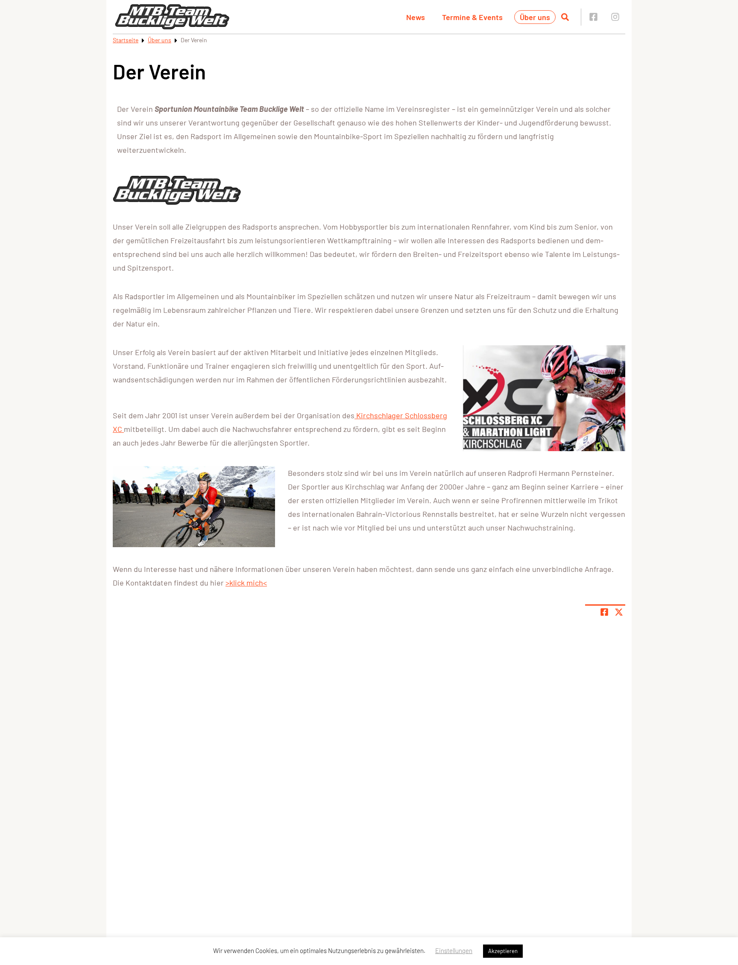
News (415, 17)
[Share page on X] (618, 612)
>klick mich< (246, 582)
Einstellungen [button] (453, 950)
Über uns (535, 17)
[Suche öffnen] (565, 17)
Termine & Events (472, 17)
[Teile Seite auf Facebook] (604, 612)
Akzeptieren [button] (503, 951)
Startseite (125, 40)
